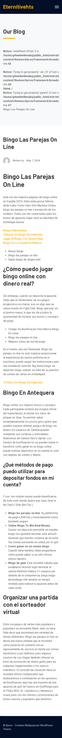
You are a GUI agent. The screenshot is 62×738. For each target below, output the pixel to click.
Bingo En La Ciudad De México (22, 243)
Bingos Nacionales (15, 230)
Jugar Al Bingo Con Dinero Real (23, 238)
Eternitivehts (18, 7)
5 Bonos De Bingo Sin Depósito (23, 234)
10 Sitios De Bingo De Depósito (23, 382)
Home (6, 88)
